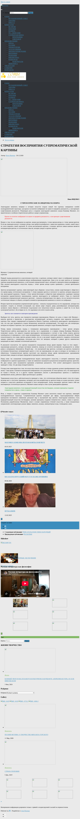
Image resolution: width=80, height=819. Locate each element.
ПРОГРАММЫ (17, 37)
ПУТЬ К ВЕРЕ (10, 511)
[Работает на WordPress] (10, 811)
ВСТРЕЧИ (12, 27)
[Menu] (1, 9)
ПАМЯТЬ (12, 31)
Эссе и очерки (9, 140)
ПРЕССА (12, 23)
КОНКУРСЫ (13, 59)
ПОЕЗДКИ (12, 29)
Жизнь (7, 675)
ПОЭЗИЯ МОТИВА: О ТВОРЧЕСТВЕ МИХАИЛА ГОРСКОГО (26, 735)
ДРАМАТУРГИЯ (14, 47)
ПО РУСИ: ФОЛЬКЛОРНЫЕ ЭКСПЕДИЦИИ (20, 558)
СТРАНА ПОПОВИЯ (12, 771)
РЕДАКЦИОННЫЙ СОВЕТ (18, 18)
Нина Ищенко (10, 155)
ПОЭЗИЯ (12, 45)
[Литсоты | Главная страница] (4, 5)
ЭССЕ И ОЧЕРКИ (15, 49)
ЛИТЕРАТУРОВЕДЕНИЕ (17, 51)
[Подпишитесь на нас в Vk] (5, 528)
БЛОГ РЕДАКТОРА (11, 556)
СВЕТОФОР (16, 39)
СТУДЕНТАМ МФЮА (16, 35)
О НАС (7, 16)
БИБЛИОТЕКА (14, 57)
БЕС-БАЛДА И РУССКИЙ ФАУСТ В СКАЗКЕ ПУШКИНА (26, 476)
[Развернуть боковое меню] (1, 519)
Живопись (8, 731)
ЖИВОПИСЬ (13, 64)
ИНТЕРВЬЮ (13, 53)
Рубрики (4, 693)
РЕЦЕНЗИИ (13, 55)
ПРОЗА (11, 43)
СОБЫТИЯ (8, 68)
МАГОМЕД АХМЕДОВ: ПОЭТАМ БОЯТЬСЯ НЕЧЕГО (25, 442)
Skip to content (5, 2)
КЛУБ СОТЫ (9, 25)
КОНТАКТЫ (9, 70)
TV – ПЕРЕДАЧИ (14, 33)
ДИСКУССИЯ (10, 66)
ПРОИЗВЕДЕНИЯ (11, 41)
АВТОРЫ (12, 21)
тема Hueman (25, 811)
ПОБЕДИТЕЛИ (17, 62)
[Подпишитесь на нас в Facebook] (5, 526)
